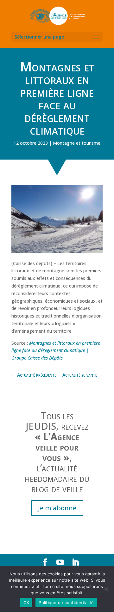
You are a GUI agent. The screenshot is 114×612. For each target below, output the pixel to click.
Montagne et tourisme (76, 143)
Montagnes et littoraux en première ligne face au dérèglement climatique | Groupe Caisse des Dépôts (55, 350)
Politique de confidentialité (66, 602)
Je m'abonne (57, 508)
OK (26, 602)
